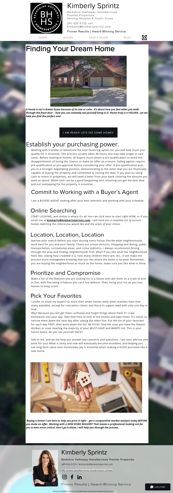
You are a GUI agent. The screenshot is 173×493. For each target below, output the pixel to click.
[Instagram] (64, 477)
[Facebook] (72, 477)
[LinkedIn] (79, 477)
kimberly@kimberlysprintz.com (68, 220)
